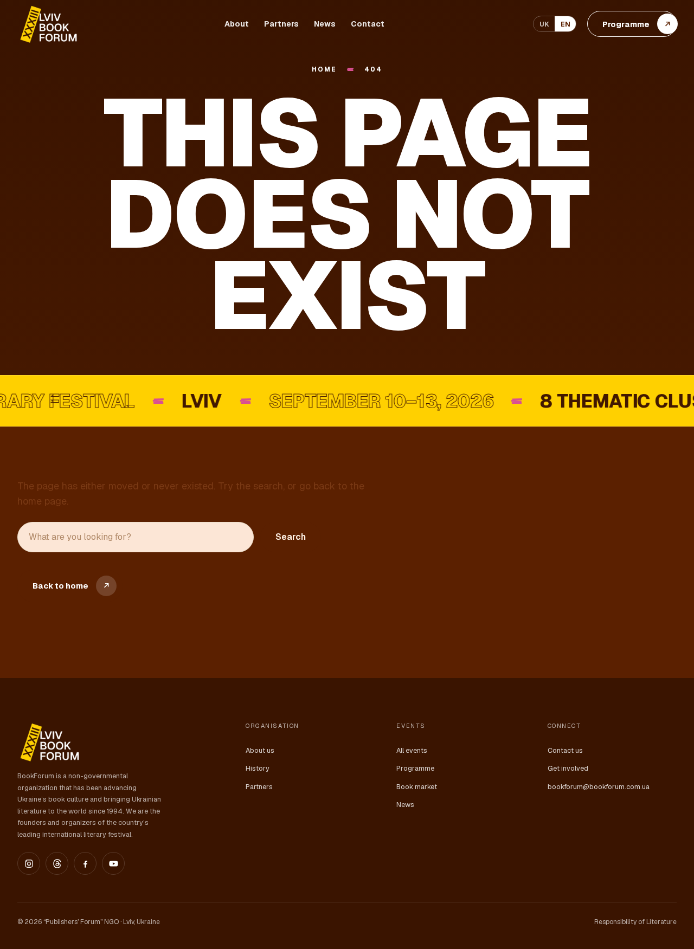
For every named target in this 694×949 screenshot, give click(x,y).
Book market (416, 786)
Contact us (565, 750)
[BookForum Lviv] (47, 24)
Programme (415, 768)
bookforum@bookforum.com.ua (599, 786)
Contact (367, 24)
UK (544, 24)
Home (324, 70)
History (257, 768)
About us (260, 750)
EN (565, 24)
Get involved (568, 768)
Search (290, 537)
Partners (281, 24)
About (236, 24)
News (325, 24)
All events (411, 750)
